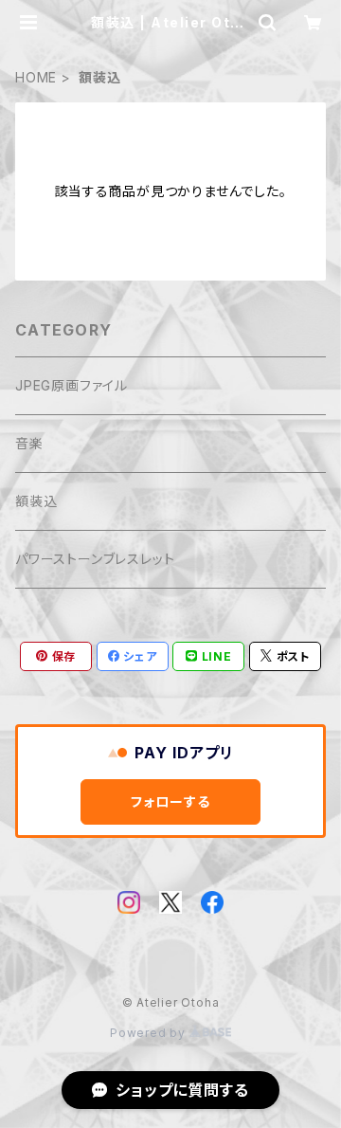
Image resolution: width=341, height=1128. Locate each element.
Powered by (149, 1033)
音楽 (29, 443)
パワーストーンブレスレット (94, 559)
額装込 (36, 501)
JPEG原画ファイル (71, 385)
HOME (36, 77)
